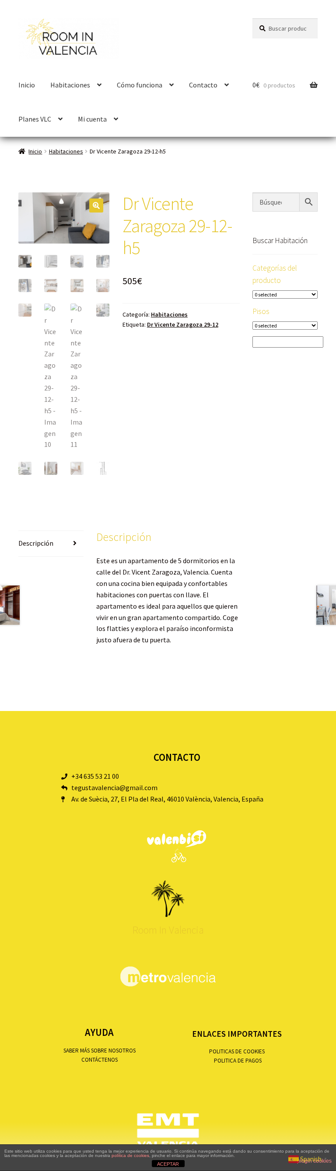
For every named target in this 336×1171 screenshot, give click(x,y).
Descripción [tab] (35, 543)
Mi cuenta (92, 119)
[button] (96, 206)
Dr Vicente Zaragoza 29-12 (182, 324)
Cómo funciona (139, 84)
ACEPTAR (168, 1164)
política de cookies (130, 1155)
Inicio (26, 84)
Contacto (203, 84)
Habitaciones (66, 151)
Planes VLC (34, 119)
